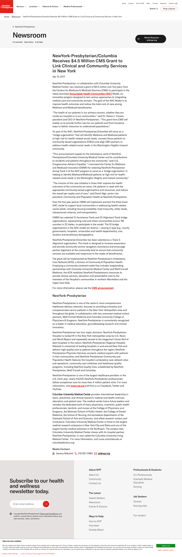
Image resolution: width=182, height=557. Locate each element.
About (124, 3)
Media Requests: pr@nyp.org (151, 38)
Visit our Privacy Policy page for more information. (38, 553)
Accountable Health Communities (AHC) (90, 93)
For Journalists (18, 42)
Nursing (137, 486)
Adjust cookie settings (10, 553)
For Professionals (142, 474)
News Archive (28, 42)
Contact (155, 3)
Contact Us (95, 483)
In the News (39, 42)
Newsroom (16, 16)
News (148, 3)
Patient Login (173, 3)
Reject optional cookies (166, 550)
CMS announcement (102, 287)
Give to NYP (140, 3)
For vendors (139, 515)
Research (163, 3)
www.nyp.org (77, 385)
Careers (131, 3)
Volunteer (94, 525)
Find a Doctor (169, 9)
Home (6, 16)
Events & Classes (98, 506)
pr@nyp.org (104, 453)
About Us (94, 474)
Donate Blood (96, 529)
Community (95, 479)
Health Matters (97, 498)
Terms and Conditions (49, 514)
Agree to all (166, 546)
